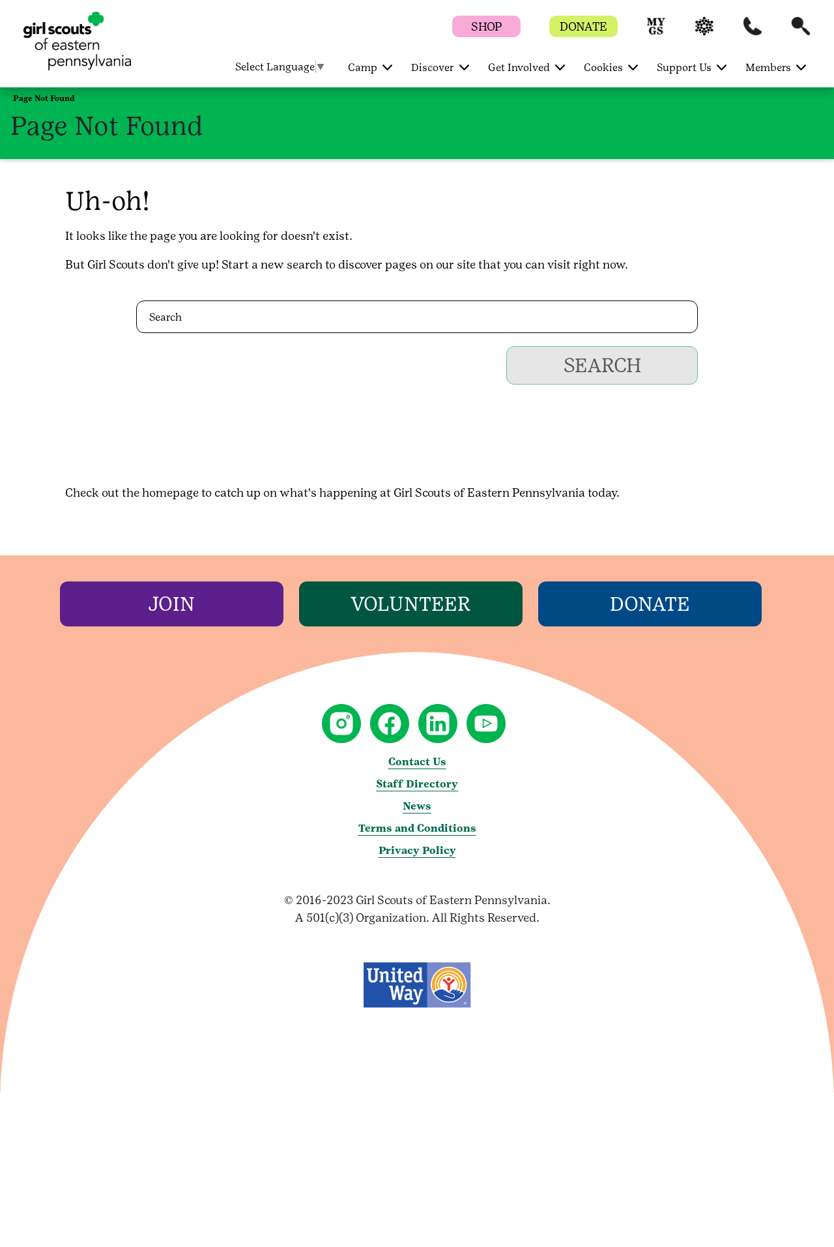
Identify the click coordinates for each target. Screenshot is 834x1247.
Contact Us (417, 762)
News (417, 806)
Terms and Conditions (417, 828)
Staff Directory (417, 784)
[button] (656, 32)
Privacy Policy (417, 850)
